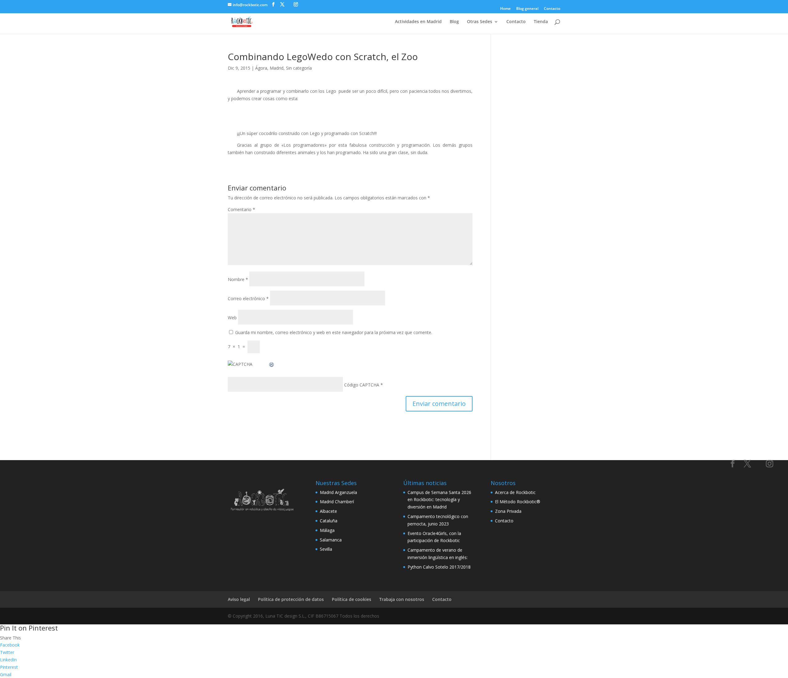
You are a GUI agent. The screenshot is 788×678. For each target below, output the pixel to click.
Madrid (276, 68)
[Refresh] (271, 364)
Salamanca (331, 540)
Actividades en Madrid (418, 21)
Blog (454, 21)
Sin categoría (299, 68)
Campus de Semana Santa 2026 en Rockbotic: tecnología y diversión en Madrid (439, 499)
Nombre (238, 279)
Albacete (328, 511)
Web (232, 318)
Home (505, 9)
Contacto (552, 9)
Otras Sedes (479, 21)
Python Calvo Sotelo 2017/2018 (439, 567)
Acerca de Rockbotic (515, 492)
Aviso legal (239, 599)
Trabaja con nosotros (401, 599)
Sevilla (326, 549)
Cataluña (328, 521)
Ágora (261, 68)
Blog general (527, 9)
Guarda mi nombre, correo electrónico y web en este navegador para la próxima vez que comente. (333, 332)
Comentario (241, 209)
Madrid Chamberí (337, 501)
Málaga (327, 530)
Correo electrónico (248, 298)
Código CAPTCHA (361, 385)
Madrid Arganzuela (338, 492)
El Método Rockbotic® (517, 501)
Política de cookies (351, 599)
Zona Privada (508, 511)
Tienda (541, 21)
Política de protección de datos (291, 599)
